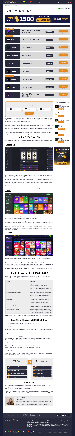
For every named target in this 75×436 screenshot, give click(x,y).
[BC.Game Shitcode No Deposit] (8, 72)
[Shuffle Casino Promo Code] (8, 33)
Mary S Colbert (22, 397)
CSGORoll (60, 138)
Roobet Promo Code (8, 432)
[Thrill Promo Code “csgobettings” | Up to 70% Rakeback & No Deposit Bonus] (8, 40)
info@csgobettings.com (10, 426)
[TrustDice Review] (8, 96)
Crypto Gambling (36, 2)
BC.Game (13, 71)
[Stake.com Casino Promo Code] (8, 64)
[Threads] (57, 415)
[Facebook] (68, 415)
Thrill (12, 39)
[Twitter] (66, 415)
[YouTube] (63, 415)
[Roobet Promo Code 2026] (56, 114)
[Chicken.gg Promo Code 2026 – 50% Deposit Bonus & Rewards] (56, 107)
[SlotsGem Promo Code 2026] (8, 80)
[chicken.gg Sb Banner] (62, 164)
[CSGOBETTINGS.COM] (11, 1)
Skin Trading (52, 2)
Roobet (59, 112)
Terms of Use (60, 432)
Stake (12, 63)
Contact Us (65, 432)
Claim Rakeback (63, 38)
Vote (28, 113)
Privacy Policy (54, 432)
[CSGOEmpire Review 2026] (8, 56)
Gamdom (13, 47)
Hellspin (13, 87)
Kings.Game (60, 119)
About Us (49, 433)
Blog (58, 2)
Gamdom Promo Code (25, 432)
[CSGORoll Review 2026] (56, 140)
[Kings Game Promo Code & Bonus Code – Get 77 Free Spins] (56, 121)
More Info (63, 33)
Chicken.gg (60, 105)
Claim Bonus (63, 31)
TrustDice (13, 95)
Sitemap (49, 432)
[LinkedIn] (60, 415)
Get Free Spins (63, 94)
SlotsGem (13, 79)
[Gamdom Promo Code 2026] (8, 48)
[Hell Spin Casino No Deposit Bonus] (8, 88)
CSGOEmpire (14, 55)
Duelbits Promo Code (42, 432)
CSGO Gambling (7, 5)
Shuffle (13, 31)
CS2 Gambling (21, 2)
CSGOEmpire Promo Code (34, 432)
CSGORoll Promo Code (16, 432)
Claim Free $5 (63, 70)
